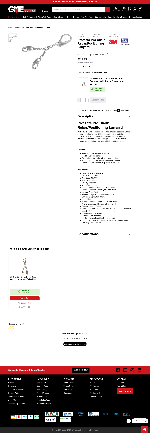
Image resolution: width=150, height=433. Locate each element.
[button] (104, 116)
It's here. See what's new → (64, 2)
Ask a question (113, 54)
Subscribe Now (81, 370)
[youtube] (125, 370)
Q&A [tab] (22, 324)
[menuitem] (116, 11)
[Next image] (12, 45)
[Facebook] (118, 370)
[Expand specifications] (130, 234)
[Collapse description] (130, 116)
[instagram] (132, 370)
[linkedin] (139, 370)
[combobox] (81, 9)
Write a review (99, 55)
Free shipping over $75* (87, 2)
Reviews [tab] (12, 324)
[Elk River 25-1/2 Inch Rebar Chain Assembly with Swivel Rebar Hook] (24, 266)
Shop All (45, 9)
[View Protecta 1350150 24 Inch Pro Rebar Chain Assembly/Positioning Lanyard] (12, 38)
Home (10, 27)
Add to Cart (24, 298)
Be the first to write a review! (75, 344)
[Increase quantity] (87, 100)
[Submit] (107, 9)
